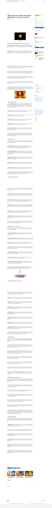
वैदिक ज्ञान (36, 99)
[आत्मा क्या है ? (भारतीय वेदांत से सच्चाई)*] (36, 56)
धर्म (9, 14)
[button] (42, 1)
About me (32, 503)
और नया (9, 486)
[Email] (19, 468)
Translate (38, 42)
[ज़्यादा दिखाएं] (21, 468)
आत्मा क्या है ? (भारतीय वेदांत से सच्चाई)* (41, 55)
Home (30, 503)
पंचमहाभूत (36, 111)
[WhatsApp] (17, 468)
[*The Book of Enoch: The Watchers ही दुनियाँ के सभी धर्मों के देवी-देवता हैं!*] (36, 59)
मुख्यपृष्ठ (8, 14)
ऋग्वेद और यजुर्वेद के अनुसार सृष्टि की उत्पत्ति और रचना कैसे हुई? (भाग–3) (20, 477)
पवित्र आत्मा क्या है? (20, 40)
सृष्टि (42, 113)
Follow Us (37, 15)
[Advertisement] (26, 8)
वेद (38, 112)
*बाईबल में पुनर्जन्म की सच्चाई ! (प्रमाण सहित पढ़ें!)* (41, 52)
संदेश (36, 119)
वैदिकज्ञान (41, 99)
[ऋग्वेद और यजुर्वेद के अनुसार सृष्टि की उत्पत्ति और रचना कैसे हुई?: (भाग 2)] (29, 473)
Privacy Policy (36, 503)
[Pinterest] (18, 468)
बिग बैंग (38, 98)
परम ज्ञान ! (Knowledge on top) (12, 0)
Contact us (43, 503)
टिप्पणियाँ (36, 120)
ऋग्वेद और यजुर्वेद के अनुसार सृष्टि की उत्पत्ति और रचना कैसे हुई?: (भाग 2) (29, 477)
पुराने (31, 486)
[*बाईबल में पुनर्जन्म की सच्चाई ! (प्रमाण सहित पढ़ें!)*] (36, 53)
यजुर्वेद (40, 98)
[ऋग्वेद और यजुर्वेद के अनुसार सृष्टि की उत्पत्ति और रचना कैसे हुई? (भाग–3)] (20, 473)
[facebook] (37, 47)
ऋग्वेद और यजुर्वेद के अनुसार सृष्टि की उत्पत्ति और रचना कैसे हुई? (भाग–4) (11, 477)
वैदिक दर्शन (39, 99)
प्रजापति (36, 98)
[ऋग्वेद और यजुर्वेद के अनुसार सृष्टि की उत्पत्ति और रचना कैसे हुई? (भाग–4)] (11, 473)
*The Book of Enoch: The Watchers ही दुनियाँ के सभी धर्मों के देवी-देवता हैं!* (41, 59)
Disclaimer (40, 503)
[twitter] (42, 47)
